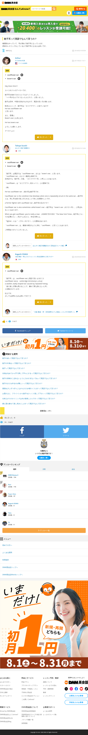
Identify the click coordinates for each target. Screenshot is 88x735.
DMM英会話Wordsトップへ (12, 574)
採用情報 (25, 723)
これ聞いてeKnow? (28, 699)
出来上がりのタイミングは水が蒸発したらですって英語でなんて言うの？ (28, 398)
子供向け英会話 (27, 692)
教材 (44, 692)
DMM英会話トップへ (10, 567)
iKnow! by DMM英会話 (7, 711)
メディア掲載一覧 (27, 720)
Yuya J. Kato (12, 494)
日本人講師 (3, 692)
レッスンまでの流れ (49, 685)
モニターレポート (6, 696)
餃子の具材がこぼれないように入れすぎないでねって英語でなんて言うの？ (29, 378)
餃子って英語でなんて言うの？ (13, 368)
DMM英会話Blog (5, 721)
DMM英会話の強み (6, 689)
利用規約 (5, 560)
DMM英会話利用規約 (29, 711)
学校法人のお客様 (76, 702)
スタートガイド (5, 685)
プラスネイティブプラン (30, 685)
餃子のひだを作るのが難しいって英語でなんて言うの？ (22, 383)
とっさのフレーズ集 (49, 714)
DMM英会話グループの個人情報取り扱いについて (32, 715)
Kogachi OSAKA (13, 503)
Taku (9, 513)
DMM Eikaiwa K (13, 475)
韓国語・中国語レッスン (30, 689)
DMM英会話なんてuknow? (9, 714)
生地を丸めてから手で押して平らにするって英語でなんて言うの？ (26, 373)
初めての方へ (7, 545)
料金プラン (25, 682)
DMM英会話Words (6, 718)
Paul (9, 484)
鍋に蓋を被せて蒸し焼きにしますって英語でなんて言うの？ (24, 403)
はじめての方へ (5, 682)
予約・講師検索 (48, 689)
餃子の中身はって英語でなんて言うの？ (16, 363)
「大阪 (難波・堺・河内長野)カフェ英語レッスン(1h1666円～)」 (54, 312)
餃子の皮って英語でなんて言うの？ (15, 358)
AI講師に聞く (81, 13)
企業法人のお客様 (76, 696)
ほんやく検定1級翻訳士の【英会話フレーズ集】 (49, 246)
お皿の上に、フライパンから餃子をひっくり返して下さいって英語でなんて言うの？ (32, 393)
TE (9, 522)
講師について (47, 682)
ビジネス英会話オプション (30, 696)
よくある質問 (7, 552)
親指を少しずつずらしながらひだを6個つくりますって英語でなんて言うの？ (30, 388)
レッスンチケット (49, 696)
